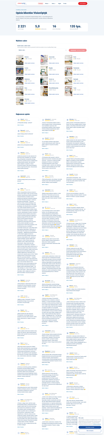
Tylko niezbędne (89, 430)
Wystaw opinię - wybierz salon (23, 45)
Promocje (41, 3)
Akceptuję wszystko (90, 427)
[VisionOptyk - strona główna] (22, 3)
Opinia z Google (20, 125)
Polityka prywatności (97, 424)
